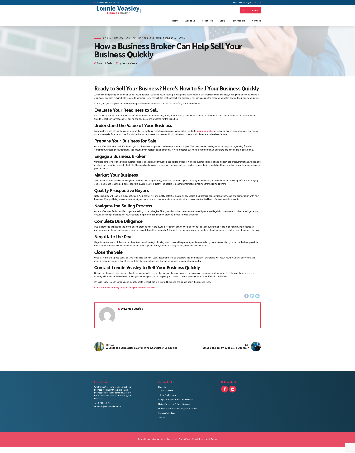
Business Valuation (120, 38)
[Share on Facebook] (246, 296)
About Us (190, 20)
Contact (256, 20)
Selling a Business (143, 38)
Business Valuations (166, 413)
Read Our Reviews (168, 395)
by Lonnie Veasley (129, 63)
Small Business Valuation (170, 38)
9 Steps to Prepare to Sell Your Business (175, 399)
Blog (222, 20)
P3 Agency (213, 439)
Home (175, 20)
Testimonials (238, 20)
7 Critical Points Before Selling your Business (177, 408)
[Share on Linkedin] (257, 296)
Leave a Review (166, 390)
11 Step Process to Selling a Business (174, 404)
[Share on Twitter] (252, 296)
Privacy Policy (185, 439)
